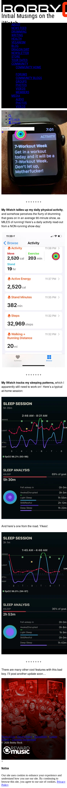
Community (19, 64)
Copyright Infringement (24, 739)
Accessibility (40, 736)
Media (15, 96)
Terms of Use (8, 736)
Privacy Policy (24, 736)
